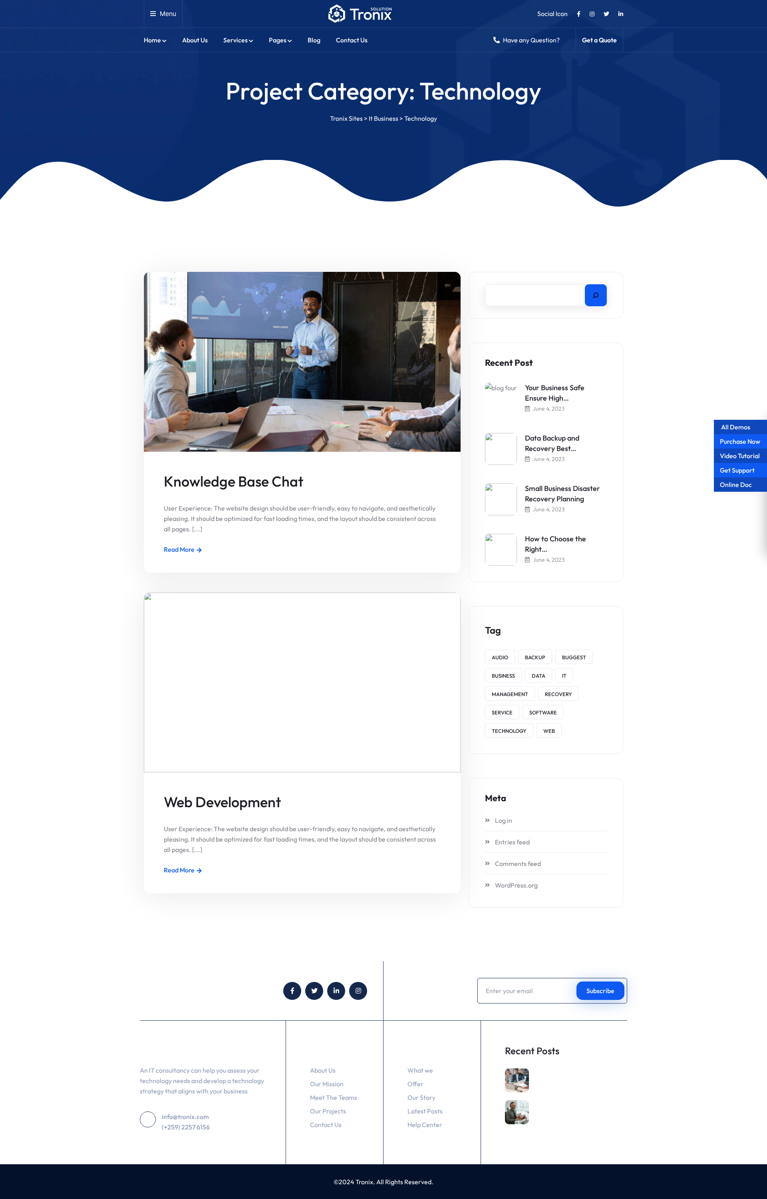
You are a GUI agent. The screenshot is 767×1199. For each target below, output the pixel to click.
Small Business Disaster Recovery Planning (562, 493)
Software (543, 712)
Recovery (558, 694)
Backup (535, 657)
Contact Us (352, 40)
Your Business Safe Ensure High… (554, 393)
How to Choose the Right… (555, 544)
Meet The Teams (333, 1097)
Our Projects (328, 1111)
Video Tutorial (740, 456)
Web (549, 731)
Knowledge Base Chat (234, 481)
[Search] (596, 295)
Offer (415, 1084)
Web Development (222, 802)
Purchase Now (740, 441)
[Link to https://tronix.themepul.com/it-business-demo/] (360, 13)
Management (510, 694)
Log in (503, 820)
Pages (277, 40)
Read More (179, 549)
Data (538, 675)
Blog (314, 40)
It (564, 675)
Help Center (424, 1125)
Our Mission (327, 1084)
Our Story (421, 1097)
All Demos (735, 427)
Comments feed (518, 864)
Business (503, 675)
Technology (509, 731)
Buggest (574, 657)
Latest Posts (425, 1111)
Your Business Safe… (569, 1085)
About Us (195, 40)
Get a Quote (599, 40)
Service (502, 712)
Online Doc (736, 485)
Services (235, 40)
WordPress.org (516, 885)
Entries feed (512, 842)
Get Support (737, 470)
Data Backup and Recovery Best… (552, 443)
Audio (500, 657)
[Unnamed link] (578, 14)
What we (420, 1070)
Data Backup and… (567, 1117)
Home (152, 40)
